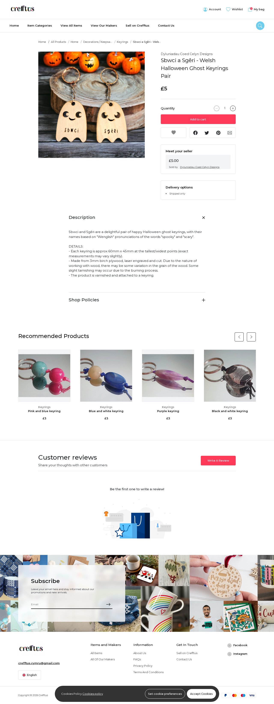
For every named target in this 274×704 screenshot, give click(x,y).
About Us (139, 653)
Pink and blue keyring (44, 411)
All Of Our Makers (103, 659)
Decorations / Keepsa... (97, 41)
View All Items (71, 25)
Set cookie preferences (165, 693)
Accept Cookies (201, 693)
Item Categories (39, 25)
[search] (260, 25)
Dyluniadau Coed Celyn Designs (187, 54)
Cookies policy (92, 693)
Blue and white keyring (106, 411)
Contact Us (166, 25)
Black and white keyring (230, 411)
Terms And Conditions (148, 672)
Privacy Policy (142, 665)
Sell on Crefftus (137, 25)
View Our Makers (104, 25)
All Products (58, 41)
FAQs (137, 659)
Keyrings (122, 41)
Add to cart (198, 119)
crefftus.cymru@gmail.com (39, 663)
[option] (91, 105)
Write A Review (218, 460)
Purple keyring (168, 411)
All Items (96, 653)
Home (14, 25)
